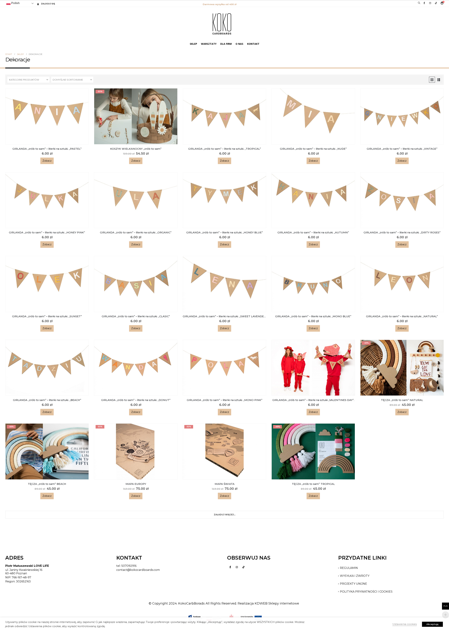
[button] (419, 3)
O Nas (239, 43)
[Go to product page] (47, 116)
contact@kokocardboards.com (138, 570)
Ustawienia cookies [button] (404, 624)
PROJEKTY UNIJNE (353, 583)
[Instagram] (430, 3)
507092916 (128, 565)
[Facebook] (424, 3)
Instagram (236, 567)
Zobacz (47, 160)
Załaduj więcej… (224, 514)
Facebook (230, 567)
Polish (15, 3)
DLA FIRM (226, 43)
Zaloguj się (48, 3)
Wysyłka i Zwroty (354, 575)
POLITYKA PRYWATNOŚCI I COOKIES (366, 591)
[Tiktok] (435, 3)
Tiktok (243, 567)
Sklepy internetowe (283, 603)
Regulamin (349, 568)
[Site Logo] (222, 24)
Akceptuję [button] (432, 624)
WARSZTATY (208, 43)
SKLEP (193, 43)
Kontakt (253, 43)
